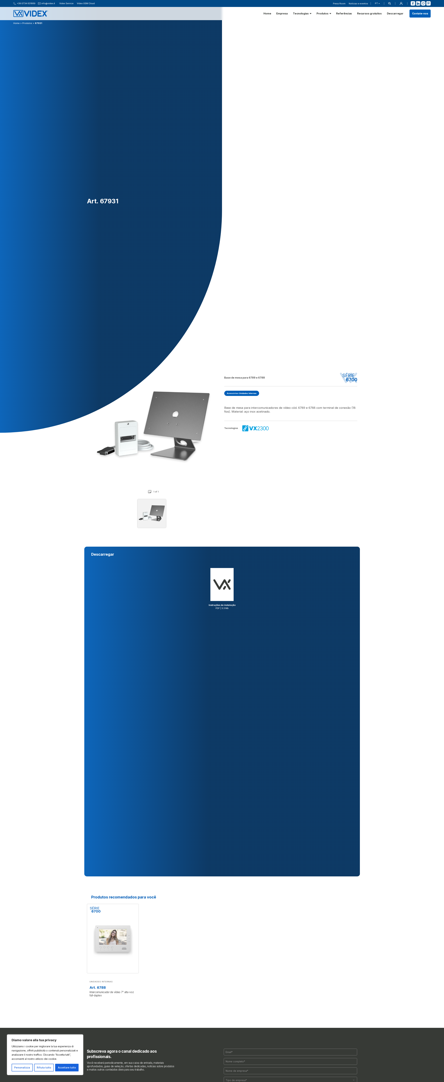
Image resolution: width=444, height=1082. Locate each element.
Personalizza (22, 1067)
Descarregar (395, 13)
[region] (45, 1054)
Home (267, 13)
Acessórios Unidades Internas (242, 393)
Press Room (339, 3)
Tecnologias (301, 13)
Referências (344, 13)
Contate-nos (420, 13)
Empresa (282, 13)
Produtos (322, 13)
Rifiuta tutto (44, 1067)
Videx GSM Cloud (86, 3)
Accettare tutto (67, 1067)
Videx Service (66, 3)
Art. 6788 (97, 987)
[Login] (401, 3)
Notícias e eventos (358, 3)
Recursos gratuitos (369, 13)
